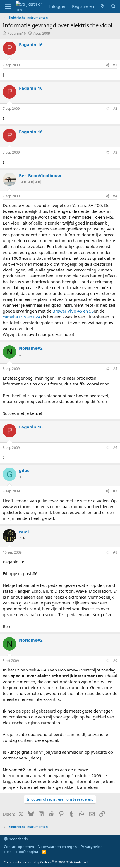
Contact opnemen (19, 846)
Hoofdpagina (27, 851)
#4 (115, 196)
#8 (115, 552)
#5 (115, 368)
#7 (115, 491)
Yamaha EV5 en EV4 (21, 317)
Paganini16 (16, 33)
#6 (115, 447)
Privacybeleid (92, 846)
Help (8, 851)
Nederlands (18, 838)
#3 (115, 152)
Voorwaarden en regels (57, 846)
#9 (115, 660)
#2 (115, 108)
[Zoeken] (113, 6)
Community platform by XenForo (48, 862)
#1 (115, 65)
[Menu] (7, 6)
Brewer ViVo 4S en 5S (73, 311)
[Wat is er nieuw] (102, 6)
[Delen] (107, 65)
